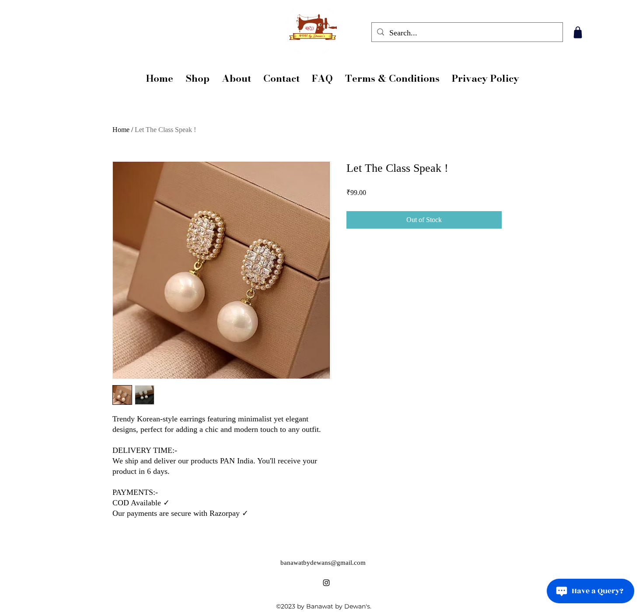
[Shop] (577, 32)
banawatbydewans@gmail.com (323, 562)
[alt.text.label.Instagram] (326, 582)
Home (120, 129)
